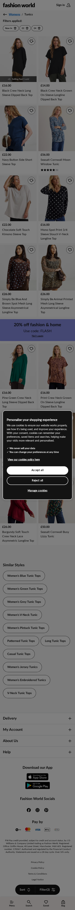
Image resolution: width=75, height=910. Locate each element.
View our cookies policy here (24, 460)
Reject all (37, 480)
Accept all (37, 470)
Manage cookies (38, 490)
